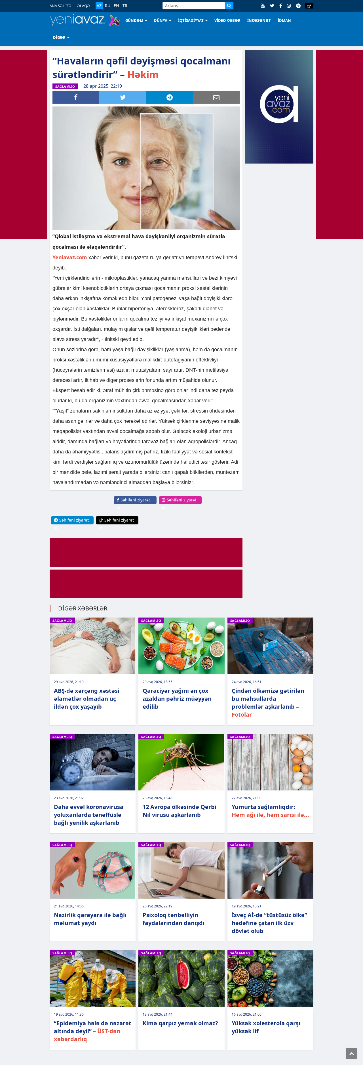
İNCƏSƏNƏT (259, 20)
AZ (99, 5)
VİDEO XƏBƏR (227, 20)
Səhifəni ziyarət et (133, 503)
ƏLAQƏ (83, 5)
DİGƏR (59, 37)
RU (107, 5)
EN (116, 5)
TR (125, 5)
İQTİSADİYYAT (191, 20)
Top (351, 1053)
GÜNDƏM (134, 20)
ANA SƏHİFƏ (60, 5)
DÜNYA (160, 20)
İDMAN (284, 20)
